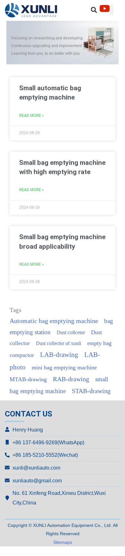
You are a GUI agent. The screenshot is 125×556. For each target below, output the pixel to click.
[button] (94, 10)
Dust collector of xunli (58, 343)
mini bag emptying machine (64, 367)
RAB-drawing (71, 379)
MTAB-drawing (28, 379)
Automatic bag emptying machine (54, 321)
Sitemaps (62, 542)
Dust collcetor (71, 332)
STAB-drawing (91, 390)
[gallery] (34, 10)
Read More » (31, 115)
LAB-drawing (59, 355)
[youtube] (104, 8)
